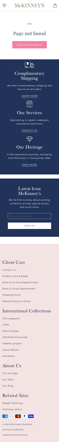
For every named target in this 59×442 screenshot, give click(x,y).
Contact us (29, 130)
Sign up (29, 225)
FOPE (5, 324)
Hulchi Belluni (10, 349)
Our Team (8, 379)
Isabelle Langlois (12, 343)
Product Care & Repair (15, 276)
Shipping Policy (11, 294)
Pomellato (8, 356)
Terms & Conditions (12, 429)
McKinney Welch (12, 409)
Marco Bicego (10, 331)
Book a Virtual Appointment (19, 288)
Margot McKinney (12, 403)
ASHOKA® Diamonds (14, 337)
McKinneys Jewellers (20, 424)
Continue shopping (29, 44)
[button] (55, 5)
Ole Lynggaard (11, 318)
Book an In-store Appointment (20, 282)
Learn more (29, 96)
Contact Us (8, 269)
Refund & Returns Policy (16, 301)
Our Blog (7, 385)
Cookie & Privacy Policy (15, 435)
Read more (29, 164)
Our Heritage (10, 373)
